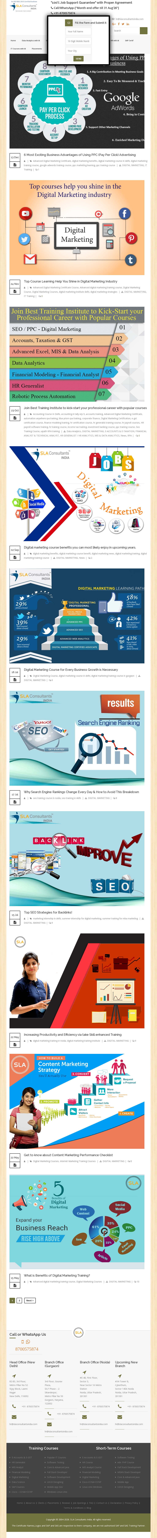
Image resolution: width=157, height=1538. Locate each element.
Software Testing (55, 1462)
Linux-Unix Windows (92, 1486)
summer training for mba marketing (120, 918)
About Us (30, 1502)
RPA (130, 435)
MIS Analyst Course (91, 1467)
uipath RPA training (50, 431)
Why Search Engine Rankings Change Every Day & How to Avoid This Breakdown (81, 792)
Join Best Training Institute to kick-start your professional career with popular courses (85, 408)
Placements (37, 48)
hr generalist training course (107, 422)
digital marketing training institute (83, 1040)
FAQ (91, 1502)
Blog (88, 1507)
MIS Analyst (17, 1467)
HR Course (87, 1462)
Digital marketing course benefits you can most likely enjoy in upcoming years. (80, 547)
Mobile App (123, 1482)
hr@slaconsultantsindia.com (130, 19)
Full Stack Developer (57, 1472)
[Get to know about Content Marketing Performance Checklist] (15, 1165)
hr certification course (81, 422)
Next (29, 1300)
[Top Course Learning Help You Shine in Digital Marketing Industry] (15, 291)
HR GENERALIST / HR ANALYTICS (77, 435)
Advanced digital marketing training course (101, 287)
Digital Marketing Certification (115, 418)
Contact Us (101, 1502)
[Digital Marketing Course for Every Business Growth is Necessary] (15, 680)
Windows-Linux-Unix (57, 1491)
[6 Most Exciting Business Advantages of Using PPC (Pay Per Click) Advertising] (15, 165)
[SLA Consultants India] (30, 6)
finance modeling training (56, 422)
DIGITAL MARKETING (133, 165)
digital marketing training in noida (49, 1040)
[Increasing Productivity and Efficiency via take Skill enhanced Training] (15, 1045)
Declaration (116, 1502)
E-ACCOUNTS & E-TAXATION (119, 431)
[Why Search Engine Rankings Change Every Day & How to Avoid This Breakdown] (15, 802)
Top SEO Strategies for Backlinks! (48, 912)
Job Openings (79, 1502)
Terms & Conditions (74, 1507)
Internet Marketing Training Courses (78, 1161)
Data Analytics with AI (31, 40)
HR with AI (115, 40)
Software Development (58, 1477)
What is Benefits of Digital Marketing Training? (57, 1275)
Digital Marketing (20, 1477)
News (123, 435)
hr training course (58, 426)
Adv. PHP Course (125, 1462)
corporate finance (91, 418)
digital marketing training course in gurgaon (112, 675)
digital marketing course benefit (75, 553)
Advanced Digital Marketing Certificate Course (56, 287)
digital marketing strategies (103, 291)
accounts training (94, 414)
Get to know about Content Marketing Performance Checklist (68, 1155)
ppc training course (105, 165)
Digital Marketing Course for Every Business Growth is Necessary (71, 670)
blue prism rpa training (70, 418)
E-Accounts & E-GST (22, 1457)
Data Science (18, 1482)
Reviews (66, 1502)
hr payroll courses (131, 422)
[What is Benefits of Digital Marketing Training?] (15, 1285)
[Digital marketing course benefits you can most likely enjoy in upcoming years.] (15, 557)
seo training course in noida (47, 798)
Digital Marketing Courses (45, 291)
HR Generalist (18, 1462)
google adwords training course (55, 165)
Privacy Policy (131, 1502)
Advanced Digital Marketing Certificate (52, 160)
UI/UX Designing (55, 1482)
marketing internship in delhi (47, 918)
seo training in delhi (71, 798)
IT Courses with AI (18, 48)
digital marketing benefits (84, 160)
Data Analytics (74, 431)
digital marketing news (103, 553)
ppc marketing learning (84, 165)
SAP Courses (18, 1486)
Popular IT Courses (56, 1457)
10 (137, 1281)
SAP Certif (129, 40)
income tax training (77, 426)
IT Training (29, 296)
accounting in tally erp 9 (73, 414)
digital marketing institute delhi (74, 291)
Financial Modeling (21, 1472)
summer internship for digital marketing (81, 918)
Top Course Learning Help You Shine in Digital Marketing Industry (70, 281)
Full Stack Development (129, 1467)
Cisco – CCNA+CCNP (22, 1491)
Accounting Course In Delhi (46, 414)
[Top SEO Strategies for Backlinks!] (15, 922)
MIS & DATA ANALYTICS (107, 435)
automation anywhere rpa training (41, 418)
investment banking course (101, 426)
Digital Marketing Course (45, 675)
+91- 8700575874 (30, 1406)
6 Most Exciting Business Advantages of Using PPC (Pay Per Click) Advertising (80, 155)
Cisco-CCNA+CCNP (91, 1482)
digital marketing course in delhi (114, 160)
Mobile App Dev (55, 1486)
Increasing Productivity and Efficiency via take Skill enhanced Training (73, 1034)
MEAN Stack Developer (129, 1472)
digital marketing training (127, 553)
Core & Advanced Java (58, 1467)
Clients (41, 1502)
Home (13, 40)
